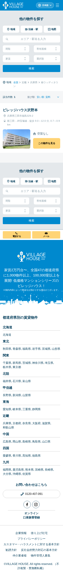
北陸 (6, 373)
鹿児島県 (18, 469)
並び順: (31, 97)
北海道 (7, 327)
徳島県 (36, 455)
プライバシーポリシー (32, 538)
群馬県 (17, 362)
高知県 (26, 455)
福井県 (7, 381)
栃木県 (7, 367)
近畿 (6, 416)
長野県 (7, 395)
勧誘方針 (11, 549)
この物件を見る (46, 143)
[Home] (32, 256)
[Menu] (57, 5)
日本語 (45, 5)
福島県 (26, 348)
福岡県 (7, 469)
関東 (6, 355)
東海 (6, 401)
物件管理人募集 (40, 555)
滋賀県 (46, 423)
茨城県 (26, 362)
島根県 (26, 441)
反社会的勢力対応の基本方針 (39, 549)
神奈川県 (37, 362)
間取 (8, 48)
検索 (31, 68)
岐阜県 (17, 409)
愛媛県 (7, 455)
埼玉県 (49, 362)
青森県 (17, 348)
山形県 (56, 348)
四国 (6, 448)
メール (46, 236)
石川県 (17, 381)
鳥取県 (36, 441)
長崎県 (49, 469)
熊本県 (29, 469)
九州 (6, 462)
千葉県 (7, 362)
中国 (6, 434)
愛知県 (7, 409)
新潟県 (17, 395)
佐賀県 (26, 473)
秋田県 (7, 348)
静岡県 (36, 409)
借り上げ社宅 (39, 533)
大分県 (7, 473)
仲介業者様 (20, 555)
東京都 (17, 367)
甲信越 (7, 387)
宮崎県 (39, 469)
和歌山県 (8, 427)
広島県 (7, 441)
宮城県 (46, 348)
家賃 (8, 58)
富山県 (26, 381)
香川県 (17, 455)
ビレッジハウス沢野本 (20, 110)
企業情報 (21, 533)
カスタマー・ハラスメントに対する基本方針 (31, 544)
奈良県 (26, 423)
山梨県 (26, 395)
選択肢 (40, 58)
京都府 (17, 423)
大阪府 (36, 423)
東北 (6, 341)
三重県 (26, 409)
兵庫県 (7, 423)
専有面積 (41, 48)
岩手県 (36, 348)
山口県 (46, 441)
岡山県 (17, 441)
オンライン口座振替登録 (31, 515)
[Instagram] (36, 504)
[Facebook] (27, 504)
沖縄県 (17, 473)
